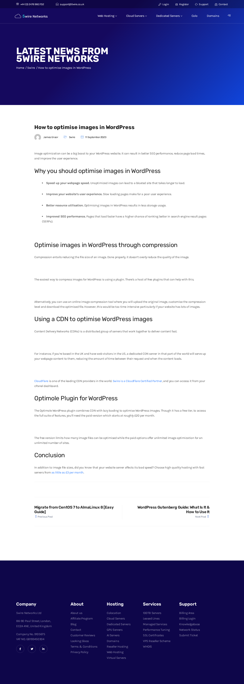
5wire (72, 137)
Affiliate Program (82, 618)
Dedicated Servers (168, 16)
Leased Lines (151, 618)
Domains (213, 16)
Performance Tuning (156, 630)
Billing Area (186, 613)
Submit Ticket (188, 635)
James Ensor (50, 137)
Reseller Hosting (117, 646)
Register (184, 4)
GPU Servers (115, 630)
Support (203, 4)
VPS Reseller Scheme (156, 641)
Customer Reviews (83, 635)
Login (165, 4)
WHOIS (147, 646)
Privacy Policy (79, 652)
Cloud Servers (135, 16)
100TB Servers (152, 613)
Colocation (114, 613)
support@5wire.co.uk (72, 4)
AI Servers (113, 635)
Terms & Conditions (84, 646)
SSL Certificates (153, 635)
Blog (73, 624)
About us (76, 613)
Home (20, 67)
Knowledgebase (189, 624)
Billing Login (187, 618)
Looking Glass (80, 641)
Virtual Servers (116, 658)
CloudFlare (41, 381)
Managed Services (155, 624)
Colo (194, 16)
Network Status (189, 630)
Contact (223, 4)
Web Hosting (106, 16)
